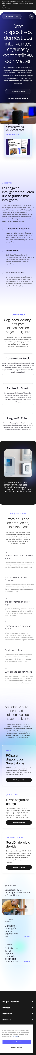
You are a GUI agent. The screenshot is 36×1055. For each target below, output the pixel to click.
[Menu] (32, 16)
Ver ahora (18, 910)
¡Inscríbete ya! (6, 8)
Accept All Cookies (16, 1042)
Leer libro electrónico (13, 134)
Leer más (27, 936)
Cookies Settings (16, 1047)
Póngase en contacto (18, 92)
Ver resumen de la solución (17, 98)
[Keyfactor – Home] (12, 16)
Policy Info (16, 1036)
